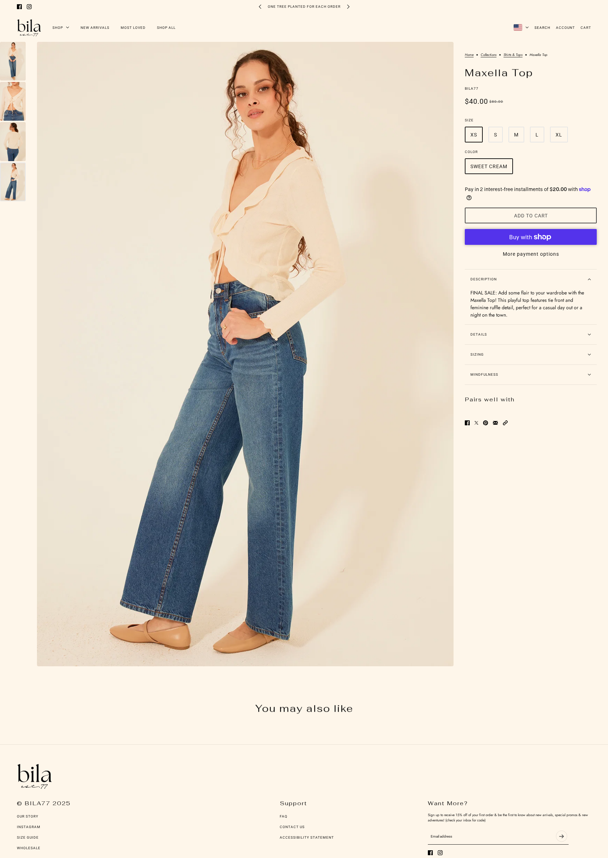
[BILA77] (29, 27)
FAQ (283, 816)
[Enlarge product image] (245, 354)
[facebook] (19, 7)
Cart (586, 28)
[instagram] (29, 7)
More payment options (531, 254)
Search (542, 28)
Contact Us (292, 827)
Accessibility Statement (307, 837)
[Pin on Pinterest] (485, 423)
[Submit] (561, 836)
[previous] (260, 6)
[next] (348, 6)
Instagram (28, 827)
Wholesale (28, 848)
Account (565, 28)
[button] (505, 423)
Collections (488, 55)
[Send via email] (495, 423)
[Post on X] (476, 423)
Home (469, 55)
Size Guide (28, 837)
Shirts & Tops (513, 55)
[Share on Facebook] (467, 423)
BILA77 (472, 88)
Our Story (27, 816)
